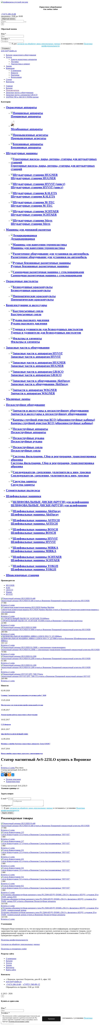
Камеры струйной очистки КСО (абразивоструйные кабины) (52, 423)
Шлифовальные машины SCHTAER (35, 560)
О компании (16, 70)
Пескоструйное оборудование (25, 404)
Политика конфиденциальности (14, 940)
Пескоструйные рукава (26, 441)
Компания (10, 68)
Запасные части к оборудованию (19, 92)
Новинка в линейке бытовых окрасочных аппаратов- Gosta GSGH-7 (25, 744)
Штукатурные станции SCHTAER (34, 214)
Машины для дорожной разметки (28, 229)
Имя (3, 34)
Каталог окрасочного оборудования (21, 55)
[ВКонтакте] (2, 774)
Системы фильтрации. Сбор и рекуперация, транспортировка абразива (52, 464)
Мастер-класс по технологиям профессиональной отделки (22, 705)
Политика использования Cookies (18, 1021)
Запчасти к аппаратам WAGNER (33, 393)
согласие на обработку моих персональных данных (38, 44)
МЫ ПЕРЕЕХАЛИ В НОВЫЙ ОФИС (14, 734)
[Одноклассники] (9, 774)
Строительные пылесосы (23, 490)
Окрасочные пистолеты (22, 281)
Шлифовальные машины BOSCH (33, 532)
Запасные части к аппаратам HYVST (36, 356)
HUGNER (10, 585)
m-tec (8, 587)
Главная (9, 86)
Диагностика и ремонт (20, 64)
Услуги (9, 57)
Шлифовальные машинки (23, 496)
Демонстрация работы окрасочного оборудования (19, 715)
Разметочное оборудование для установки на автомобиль (49, 257)
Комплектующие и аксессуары (26, 305)
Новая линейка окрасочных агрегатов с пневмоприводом (22, 753)
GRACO (9, 590)
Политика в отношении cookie (14, 949)
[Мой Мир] (12, 774)
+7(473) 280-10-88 (8, 14)
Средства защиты (23, 484)
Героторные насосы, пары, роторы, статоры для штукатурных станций (53, 167)
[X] (5, 774)
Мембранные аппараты (27, 129)
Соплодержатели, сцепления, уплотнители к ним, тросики (50, 475)
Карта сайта (11, 970)
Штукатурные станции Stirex (30, 223)
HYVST (9, 594)
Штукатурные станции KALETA (33, 196)
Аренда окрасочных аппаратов (24, 59)
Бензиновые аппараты (26, 147)
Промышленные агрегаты (28, 138)
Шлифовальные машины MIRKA (33, 551)
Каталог (9, 88)
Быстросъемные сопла (26, 314)
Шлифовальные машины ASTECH (34, 523)
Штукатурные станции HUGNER (33, 178)
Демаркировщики (23, 238)
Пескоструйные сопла (26, 450)
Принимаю (51, 1019)
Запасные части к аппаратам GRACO (21, 95)
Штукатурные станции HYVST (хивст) (37, 187)
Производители (12, 90)
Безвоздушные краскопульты (31, 290)
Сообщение (6, 806)
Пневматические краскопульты (32, 299)
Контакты (10, 82)
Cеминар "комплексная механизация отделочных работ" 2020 (23, 695)
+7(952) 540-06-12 (31, 984)
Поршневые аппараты (26, 116)
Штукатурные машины (22, 153)
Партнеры (15, 75)
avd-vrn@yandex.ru (9, 51)
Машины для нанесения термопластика (38, 247)
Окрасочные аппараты (21, 107)
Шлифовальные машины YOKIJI (33, 569)
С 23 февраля (6, 724)
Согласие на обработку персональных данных (20, 944)
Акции (9, 66)
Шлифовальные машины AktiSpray (35, 514)
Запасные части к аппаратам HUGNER (37, 365)
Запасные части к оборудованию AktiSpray (39, 384)
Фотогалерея (16, 77)
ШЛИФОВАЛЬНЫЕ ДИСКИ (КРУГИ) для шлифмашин (49, 505)
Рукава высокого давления (29, 323)
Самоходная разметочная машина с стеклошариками (46, 275)
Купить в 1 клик (8, 605)
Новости (14, 73)
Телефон (5, 39)
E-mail (4, 799)
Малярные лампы (18, 399)
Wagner (9, 592)
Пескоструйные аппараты (28, 432)
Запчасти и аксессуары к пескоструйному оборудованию (49, 414)
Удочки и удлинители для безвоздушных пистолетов (46, 332)
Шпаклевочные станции (22, 575)
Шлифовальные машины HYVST (33, 541)
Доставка (15, 62)
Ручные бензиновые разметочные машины (40, 266)
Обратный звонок (8, 19)
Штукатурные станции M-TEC (32, 205)
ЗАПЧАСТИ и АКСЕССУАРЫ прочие (22, 97)
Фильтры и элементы (25, 341)
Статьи (9, 79)
